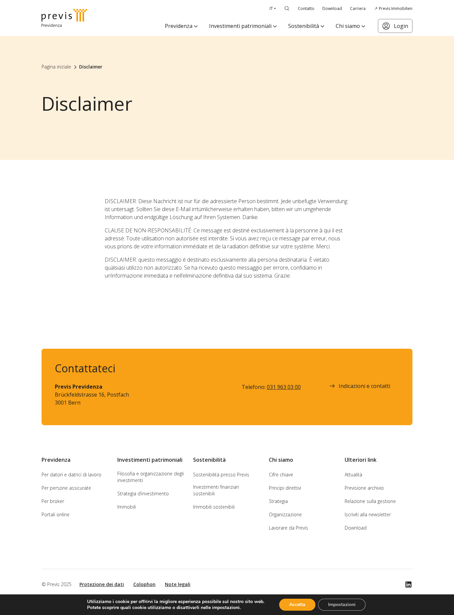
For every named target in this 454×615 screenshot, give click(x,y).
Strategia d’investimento (143, 493)
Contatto (306, 8)
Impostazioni (342, 604)
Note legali (177, 584)
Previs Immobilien (395, 8)
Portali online (55, 514)
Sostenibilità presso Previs (221, 474)
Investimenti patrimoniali (240, 26)
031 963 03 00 (284, 387)
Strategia (278, 501)
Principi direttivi (285, 488)
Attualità (353, 474)
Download (332, 8)
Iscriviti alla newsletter (368, 514)
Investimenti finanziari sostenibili (216, 490)
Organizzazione (285, 514)
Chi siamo (348, 26)
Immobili (126, 507)
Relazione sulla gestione (370, 501)
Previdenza (178, 26)
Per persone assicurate (66, 488)
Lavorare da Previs (288, 528)
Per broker (53, 501)
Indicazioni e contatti (364, 386)
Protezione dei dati (101, 584)
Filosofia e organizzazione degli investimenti (150, 476)
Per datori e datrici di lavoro (71, 474)
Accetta (297, 604)
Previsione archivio (364, 488)
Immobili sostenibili (214, 507)
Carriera (358, 8)
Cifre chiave (281, 474)
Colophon (144, 584)
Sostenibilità (303, 26)
